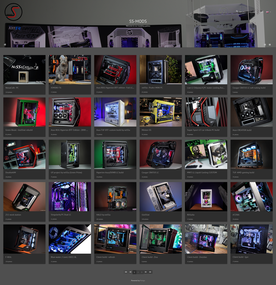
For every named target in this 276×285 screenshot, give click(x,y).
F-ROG (8, 257)
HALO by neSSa (103, 214)
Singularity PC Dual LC (61, 214)
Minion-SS (146, 130)
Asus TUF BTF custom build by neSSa (113, 130)
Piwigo (142, 280)
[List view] (269, 44)
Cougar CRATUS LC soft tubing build (249, 87)
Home (5, 44)
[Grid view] (264, 44)
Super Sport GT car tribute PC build (203, 130)
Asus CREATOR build (242, 130)
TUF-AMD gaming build (243, 172)
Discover (252, 12)
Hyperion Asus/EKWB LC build (110, 172)
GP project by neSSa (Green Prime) (66, 172)
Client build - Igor (241, 257)
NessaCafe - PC (12, 87)
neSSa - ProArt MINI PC (152, 87)
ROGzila (190, 214)
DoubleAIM (10, 172)
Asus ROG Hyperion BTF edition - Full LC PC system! (119, 87)
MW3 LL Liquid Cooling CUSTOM (202, 172)
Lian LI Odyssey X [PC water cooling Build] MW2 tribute (212, 87)
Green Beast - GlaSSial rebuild (19, 130)
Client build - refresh (105, 257)
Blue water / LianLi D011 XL (64, 257)
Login (261, 12)
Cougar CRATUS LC (150, 172)
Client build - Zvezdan (197, 257)
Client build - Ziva (150, 257)
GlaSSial (145, 214)
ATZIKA (236, 214)
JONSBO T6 (56, 87)
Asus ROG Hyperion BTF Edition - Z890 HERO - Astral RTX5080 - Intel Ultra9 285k (87, 130)
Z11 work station (13, 214)
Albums (242, 12)
